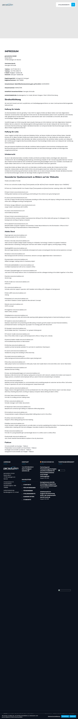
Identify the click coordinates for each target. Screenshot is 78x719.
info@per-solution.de (16, 73)
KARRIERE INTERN (28, 497)
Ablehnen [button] (72, 716)
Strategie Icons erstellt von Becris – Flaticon (18, 450)
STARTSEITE (27, 485)
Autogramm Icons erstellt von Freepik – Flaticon (19, 451)
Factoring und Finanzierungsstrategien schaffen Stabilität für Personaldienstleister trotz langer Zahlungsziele (48, 471)
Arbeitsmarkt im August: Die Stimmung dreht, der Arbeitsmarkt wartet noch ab (48, 494)
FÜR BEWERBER (28, 491)
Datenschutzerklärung (54, 716)
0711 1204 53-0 (28, 467)
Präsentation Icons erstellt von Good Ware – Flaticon (20, 448)
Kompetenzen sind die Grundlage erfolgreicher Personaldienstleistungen (48, 484)
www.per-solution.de (17, 75)
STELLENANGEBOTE (29, 494)
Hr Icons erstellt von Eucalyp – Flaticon (16, 446)
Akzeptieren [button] (65, 716)
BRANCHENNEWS (48, 462)
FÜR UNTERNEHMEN (29, 488)
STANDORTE (27, 499)
